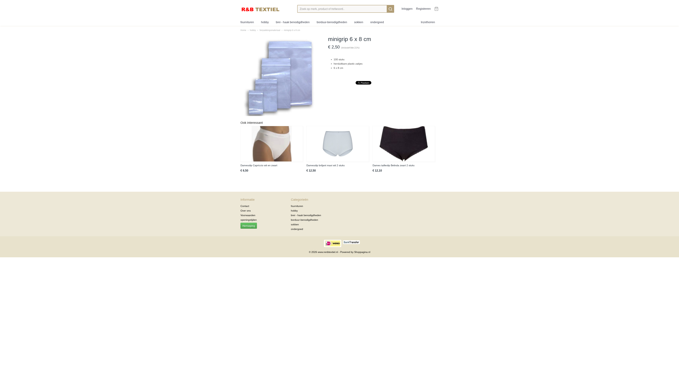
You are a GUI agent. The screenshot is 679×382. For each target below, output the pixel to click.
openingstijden (248, 219)
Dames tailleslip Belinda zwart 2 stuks (393, 165)
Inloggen (407, 8)
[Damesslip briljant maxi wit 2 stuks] (338, 143)
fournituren (247, 22)
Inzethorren (428, 22)
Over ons (245, 210)
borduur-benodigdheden (332, 22)
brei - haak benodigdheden (293, 22)
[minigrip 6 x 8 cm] (280, 76)
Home (243, 30)
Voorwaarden (247, 215)
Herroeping (248, 225)
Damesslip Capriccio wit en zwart (258, 165)
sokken (358, 22)
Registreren (423, 8)
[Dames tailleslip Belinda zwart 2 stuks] (404, 143)
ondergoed (377, 22)
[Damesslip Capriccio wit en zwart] (272, 143)
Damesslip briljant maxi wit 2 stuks (325, 165)
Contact (244, 206)
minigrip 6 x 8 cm (292, 30)
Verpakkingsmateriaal (269, 30)
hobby (265, 22)
